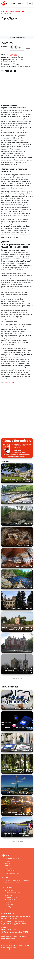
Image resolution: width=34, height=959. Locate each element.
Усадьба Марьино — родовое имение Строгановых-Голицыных (17, 480)
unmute (24, 48)
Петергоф (7, 903)
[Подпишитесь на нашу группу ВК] (26, 3)
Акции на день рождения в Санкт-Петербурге (18, 834)
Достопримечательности (18, 11)
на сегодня (8, 860)
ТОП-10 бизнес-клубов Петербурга (18, 793)
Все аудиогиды (9, 890)
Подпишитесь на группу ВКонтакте (13, 924)
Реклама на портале (8, 930)
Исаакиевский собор (11, 897)
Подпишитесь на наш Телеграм (12, 922)
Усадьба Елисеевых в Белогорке (19, 608)
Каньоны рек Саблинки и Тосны (19, 502)
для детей (7, 863)
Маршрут (13, 54)
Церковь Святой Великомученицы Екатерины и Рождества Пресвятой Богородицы (18, 670)
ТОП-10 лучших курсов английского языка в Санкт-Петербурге (17, 749)
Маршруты (8, 868)
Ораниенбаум (9, 908)
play (11, 47)
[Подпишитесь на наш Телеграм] (24, 3)
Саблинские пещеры (23, 545)
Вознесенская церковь (23, 651)
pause (16, 47)
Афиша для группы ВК (23, 708)
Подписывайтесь (6, 945)
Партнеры (5, 927)
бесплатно (8, 865)
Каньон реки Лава (24, 587)
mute (22, 48)
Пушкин (7, 906)
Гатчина (7, 910)
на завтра (7, 862)
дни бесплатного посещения (13, 882)
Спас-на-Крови (9, 901)
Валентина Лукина (9, 382)
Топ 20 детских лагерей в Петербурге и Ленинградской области (17, 771)
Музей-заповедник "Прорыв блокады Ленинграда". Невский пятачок (17, 629)
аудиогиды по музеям (11, 884)
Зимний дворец (9, 895)
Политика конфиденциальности (10, 942)
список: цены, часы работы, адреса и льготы (17, 880)
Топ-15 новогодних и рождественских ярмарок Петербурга (17, 813)
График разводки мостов (12, 874)
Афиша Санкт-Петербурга (12, 858)
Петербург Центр (14, 3)
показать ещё (18, 679)
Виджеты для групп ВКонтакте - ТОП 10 (17, 728)
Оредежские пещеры (23, 566)
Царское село (9, 904)
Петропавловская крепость (12, 892)
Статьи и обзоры (10, 870)
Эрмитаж (7, 894)
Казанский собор (10, 899)
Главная (4, 11)
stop (19, 47)
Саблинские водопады (23, 524)
